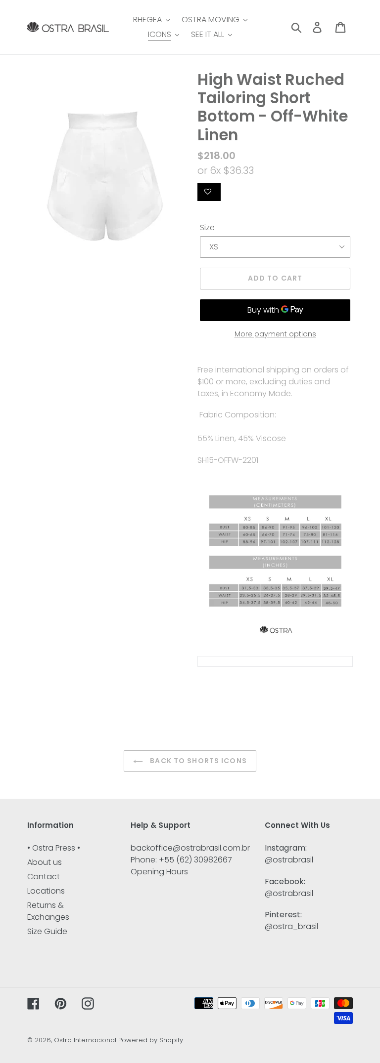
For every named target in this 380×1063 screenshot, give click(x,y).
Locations (46, 891)
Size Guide (47, 931)
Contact (43, 876)
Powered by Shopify (150, 1040)
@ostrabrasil (289, 859)
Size (207, 227)
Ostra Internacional (85, 1040)
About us (44, 862)
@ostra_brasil (291, 926)
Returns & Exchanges (48, 911)
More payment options (275, 334)
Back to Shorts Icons (197, 761)
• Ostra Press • (53, 848)
